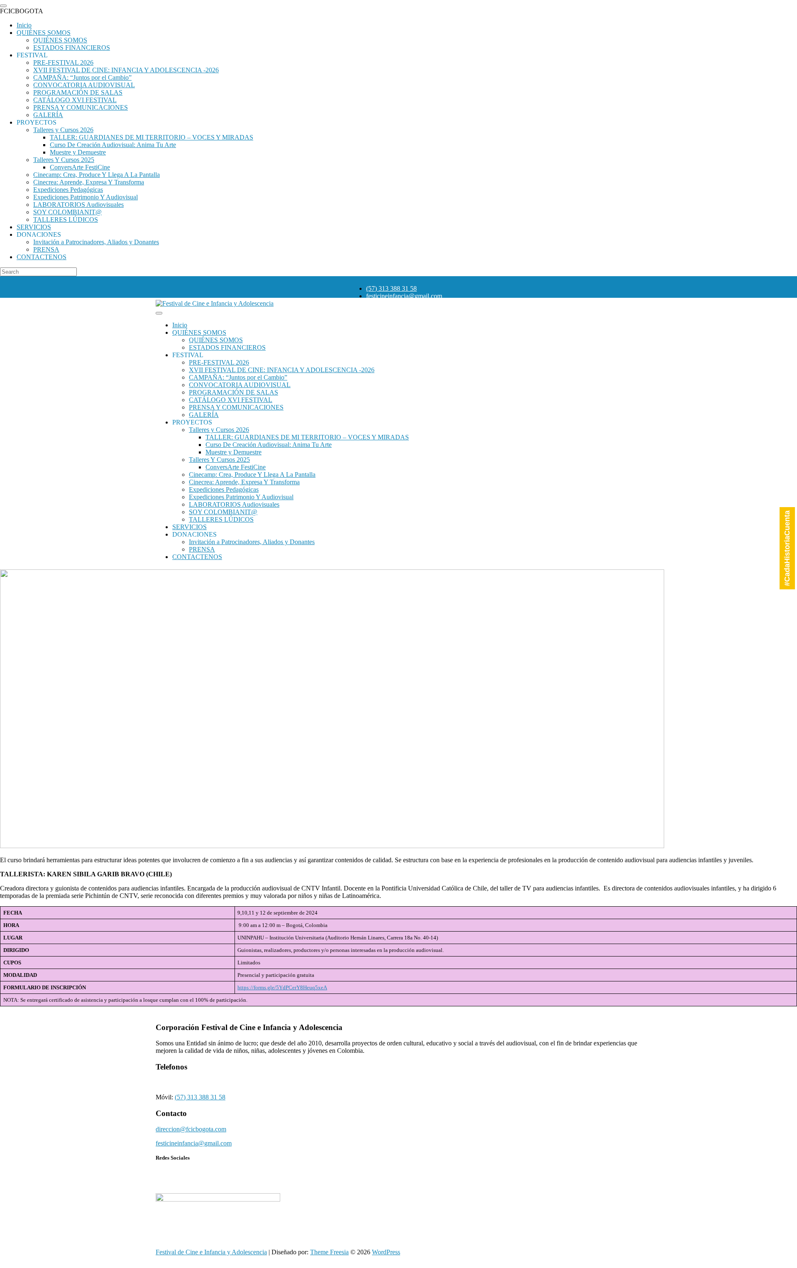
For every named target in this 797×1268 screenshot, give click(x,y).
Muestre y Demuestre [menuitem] (78, 152)
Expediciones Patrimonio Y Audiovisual (241, 496)
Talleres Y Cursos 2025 (219, 459)
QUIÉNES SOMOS (199, 332)
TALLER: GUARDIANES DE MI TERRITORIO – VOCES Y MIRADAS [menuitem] (151, 137)
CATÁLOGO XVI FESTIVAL (230, 399)
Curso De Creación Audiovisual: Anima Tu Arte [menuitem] (113, 144)
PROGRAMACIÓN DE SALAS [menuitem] (77, 92)
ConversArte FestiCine (235, 467)
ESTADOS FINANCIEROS (227, 347)
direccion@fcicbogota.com (191, 1129)
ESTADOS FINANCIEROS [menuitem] (71, 47)
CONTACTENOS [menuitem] (41, 256)
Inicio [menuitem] (24, 25)
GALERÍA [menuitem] (48, 114)
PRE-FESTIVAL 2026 (219, 362)
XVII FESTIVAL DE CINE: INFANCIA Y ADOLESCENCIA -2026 (281, 369)
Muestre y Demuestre (233, 452)
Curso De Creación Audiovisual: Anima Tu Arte (268, 444)
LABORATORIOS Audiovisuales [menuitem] (78, 204)
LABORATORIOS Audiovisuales (234, 504)
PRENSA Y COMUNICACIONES (236, 407)
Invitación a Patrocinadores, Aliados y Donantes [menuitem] (96, 241)
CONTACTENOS (197, 556)
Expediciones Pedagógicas (224, 489)
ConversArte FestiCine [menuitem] (80, 167)
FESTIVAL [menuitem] (32, 55)
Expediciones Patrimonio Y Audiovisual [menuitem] (85, 197)
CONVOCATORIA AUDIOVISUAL (240, 384)
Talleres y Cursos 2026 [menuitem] (63, 129)
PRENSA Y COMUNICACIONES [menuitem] (80, 107)
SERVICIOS (189, 526)
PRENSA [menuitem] (46, 249)
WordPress (386, 1252)
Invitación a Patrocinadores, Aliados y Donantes (252, 541)
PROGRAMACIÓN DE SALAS (233, 392)
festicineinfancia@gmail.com (404, 295)
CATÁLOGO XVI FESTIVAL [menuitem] (75, 99)
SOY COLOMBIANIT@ (223, 511)
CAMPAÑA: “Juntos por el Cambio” (238, 377)
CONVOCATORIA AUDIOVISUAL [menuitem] (84, 84)
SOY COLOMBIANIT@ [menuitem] (67, 212)
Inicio (179, 325)
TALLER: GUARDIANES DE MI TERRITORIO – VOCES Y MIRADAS (307, 437)
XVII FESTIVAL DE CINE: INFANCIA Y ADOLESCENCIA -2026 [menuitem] (126, 70)
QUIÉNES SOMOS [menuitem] (44, 32)
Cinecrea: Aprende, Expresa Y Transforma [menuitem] (88, 182)
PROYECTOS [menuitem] (36, 122)
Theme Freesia (329, 1252)
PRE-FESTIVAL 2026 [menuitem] (63, 62)
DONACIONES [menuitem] (39, 234)
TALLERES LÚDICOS (221, 519)
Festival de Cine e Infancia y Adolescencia (211, 1252)
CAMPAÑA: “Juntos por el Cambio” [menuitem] (82, 77)
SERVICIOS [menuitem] (34, 227)
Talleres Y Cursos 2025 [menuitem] (63, 159)
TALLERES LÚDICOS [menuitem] (65, 219)
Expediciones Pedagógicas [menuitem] (68, 189)
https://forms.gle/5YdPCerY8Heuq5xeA (282, 987)
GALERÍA (204, 414)
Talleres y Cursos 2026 (219, 429)
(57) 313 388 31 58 (391, 288)
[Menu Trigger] (3, 6)
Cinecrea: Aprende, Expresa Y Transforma (244, 482)
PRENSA (202, 549)
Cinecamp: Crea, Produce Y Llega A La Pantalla (252, 474)
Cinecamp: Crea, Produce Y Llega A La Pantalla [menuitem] (96, 174)
